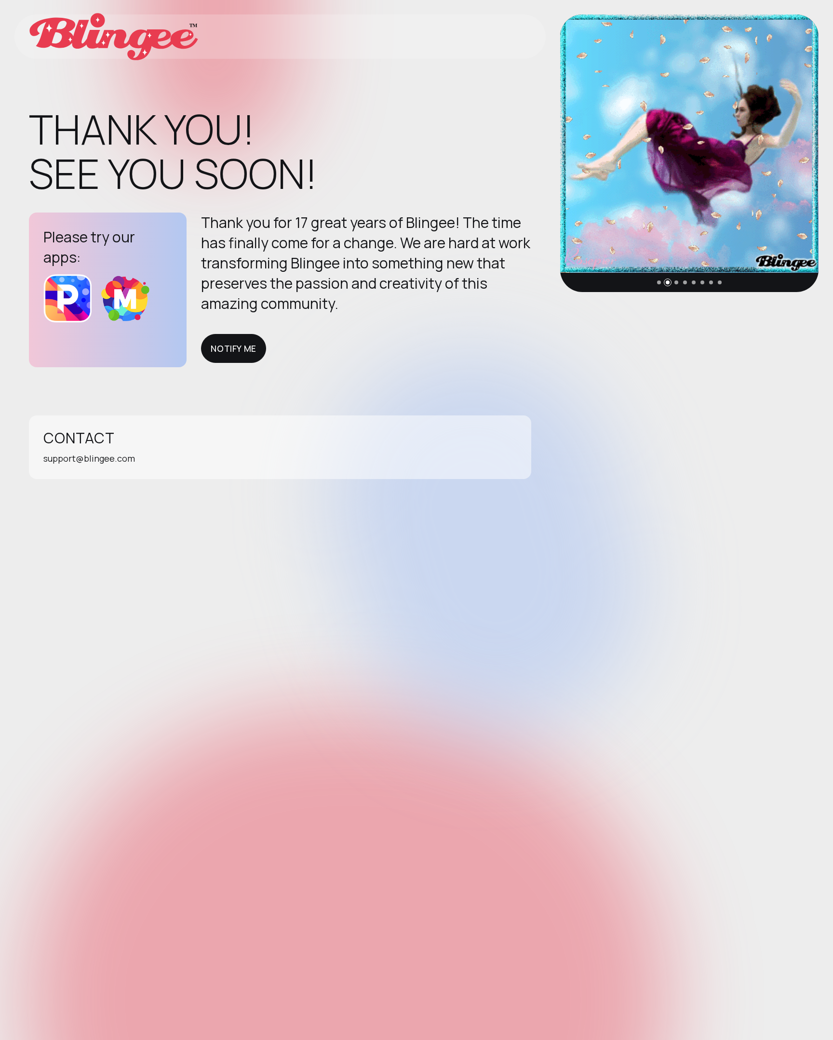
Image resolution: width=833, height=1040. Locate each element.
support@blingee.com (89, 458)
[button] (659, 282)
